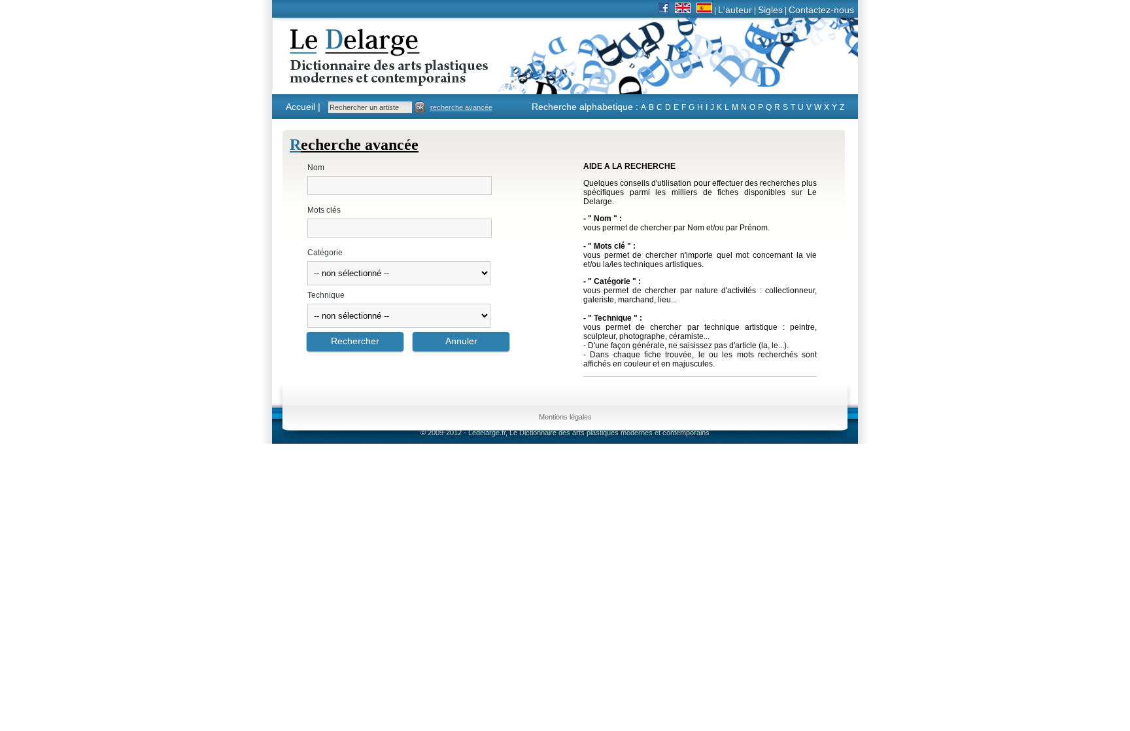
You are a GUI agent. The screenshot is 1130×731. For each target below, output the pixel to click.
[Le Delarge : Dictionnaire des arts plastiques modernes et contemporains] (348, 77)
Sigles (770, 10)
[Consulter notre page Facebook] (664, 10)
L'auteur (735, 10)
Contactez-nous (821, 10)
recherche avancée (461, 107)
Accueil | (303, 106)
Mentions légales (565, 417)
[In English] (683, 10)
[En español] (704, 10)
